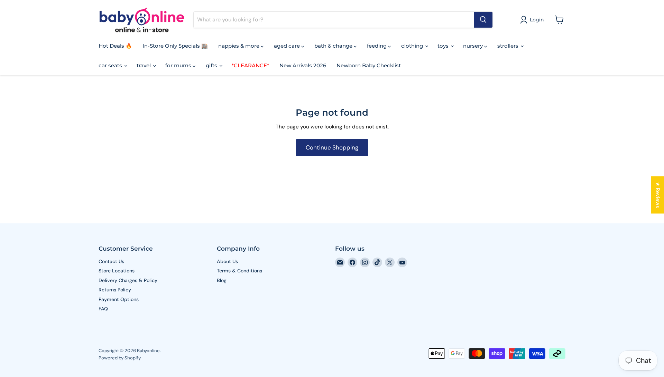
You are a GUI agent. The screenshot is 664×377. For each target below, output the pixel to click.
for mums (179, 65)
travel (144, 65)
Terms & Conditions (239, 271)
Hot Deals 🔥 (115, 45)
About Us (227, 261)
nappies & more (239, 45)
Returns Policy (115, 290)
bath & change (334, 45)
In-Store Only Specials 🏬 (175, 45)
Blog (222, 280)
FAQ (103, 309)
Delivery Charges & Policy (128, 280)
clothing (412, 45)
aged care (287, 45)
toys (443, 45)
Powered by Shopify (120, 358)
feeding (377, 45)
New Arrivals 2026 (302, 65)
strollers (508, 45)
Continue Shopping (332, 147)
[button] (533, 20)
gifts (212, 65)
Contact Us (111, 261)
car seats (111, 65)
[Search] (483, 20)
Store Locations (117, 271)
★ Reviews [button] (657, 195)
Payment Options (119, 299)
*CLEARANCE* (250, 65)
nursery (473, 45)
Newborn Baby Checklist (368, 65)
